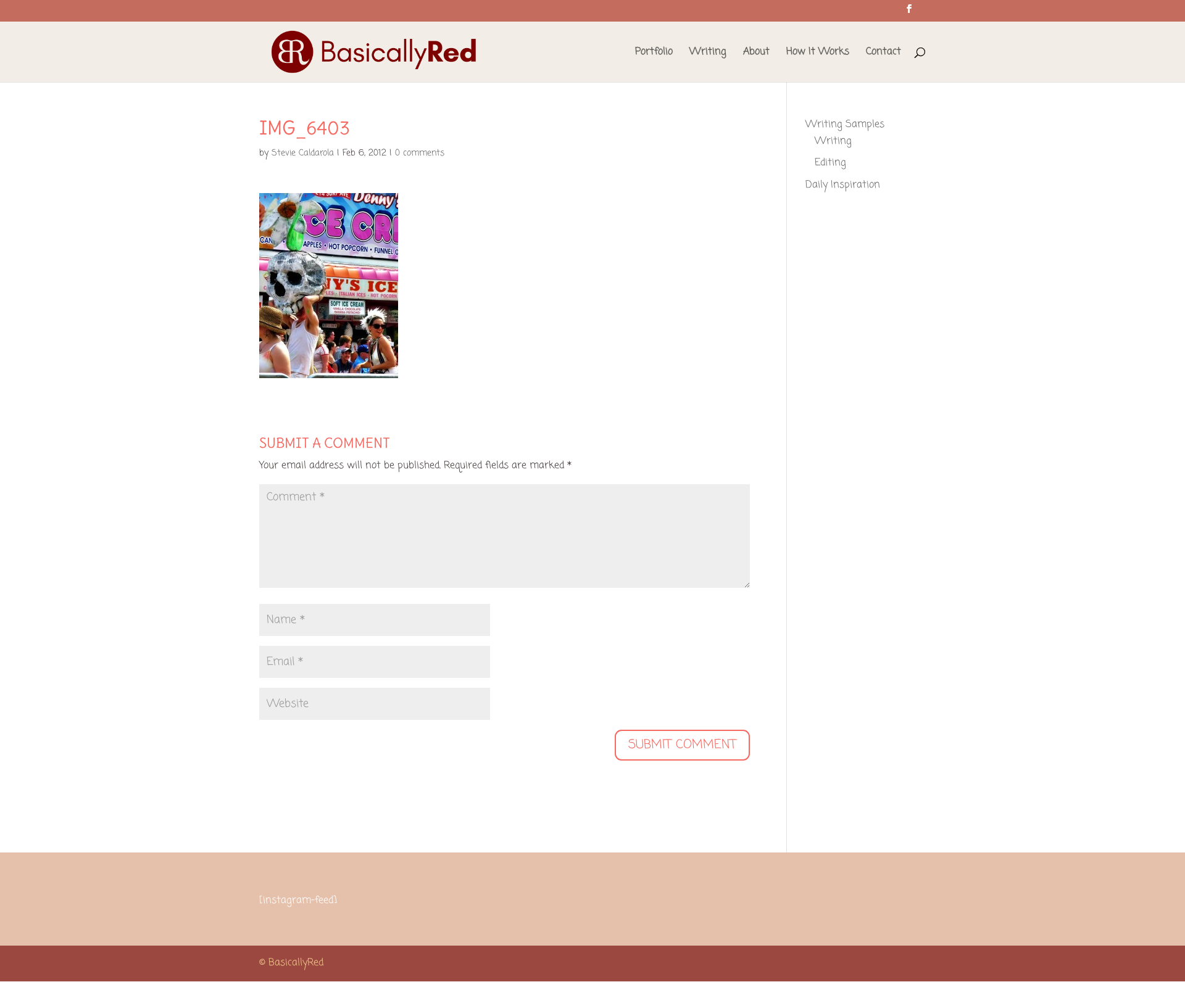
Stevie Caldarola (303, 153)
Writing (707, 53)
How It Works (817, 53)
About (756, 53)
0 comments (419, 153)
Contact (883, 53)
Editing (830, 162)
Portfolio (654, 53)
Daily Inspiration (842, 185)
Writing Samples (844, 124)
